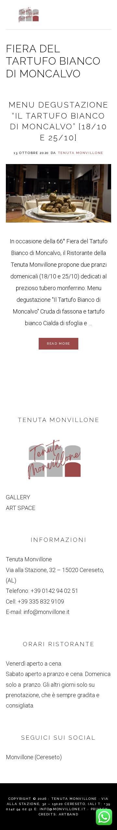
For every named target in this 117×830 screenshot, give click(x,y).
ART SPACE (20, 507)
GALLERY (18, 497)
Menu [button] (104, 13)
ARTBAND (69, 814)
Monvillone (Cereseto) (34, 757)
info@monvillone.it (46, 611)
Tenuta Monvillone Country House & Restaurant (28, 14)
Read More (58, 343)
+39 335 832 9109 (41, 601)
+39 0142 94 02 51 (54, 590)
